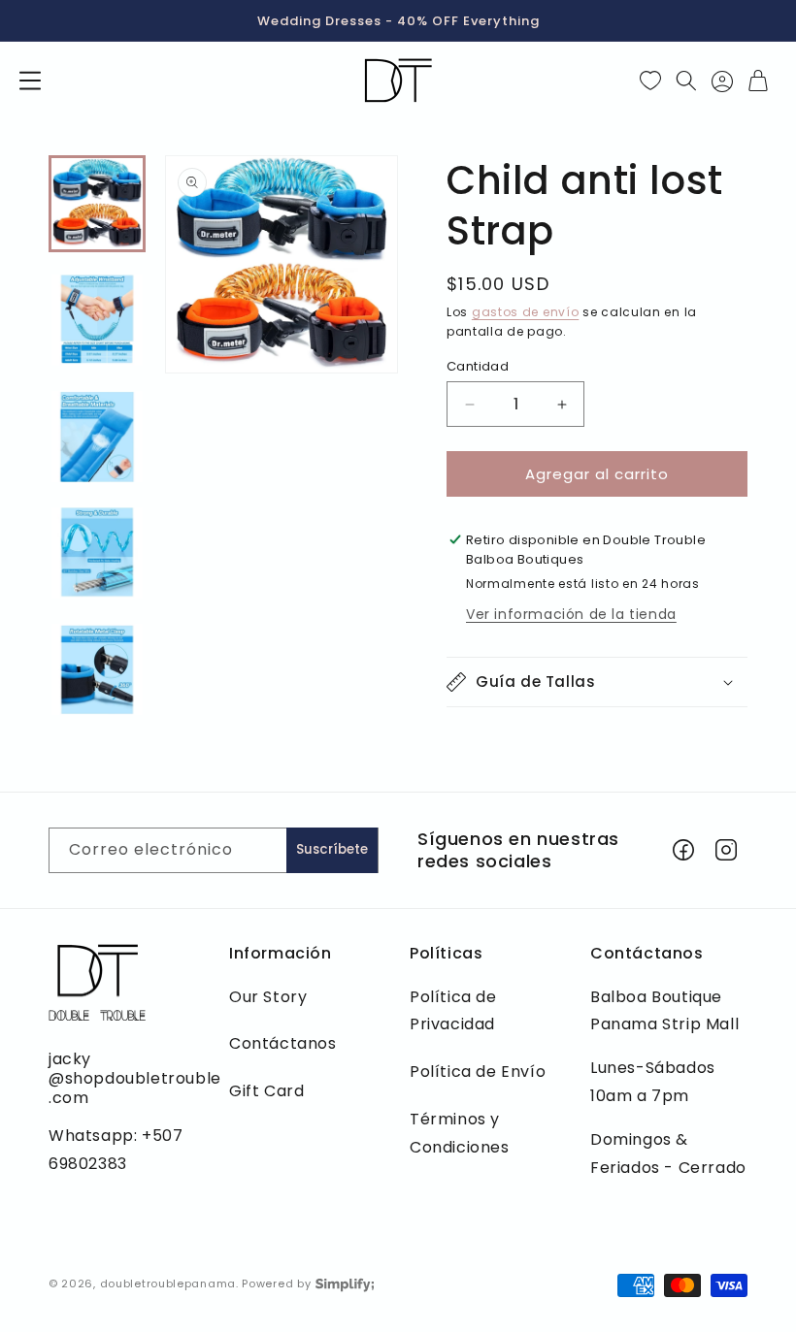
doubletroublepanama (168, 1283)
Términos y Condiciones (460, 1133)
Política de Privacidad (453, 1011)
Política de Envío (478, 1071)
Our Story (268, 997)
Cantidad (478, 366)
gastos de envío (526, 312)
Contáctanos (283, 1043)
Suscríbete (332, 849)
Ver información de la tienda (571, 614)
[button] (30, 80)
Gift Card (266, 1091)
